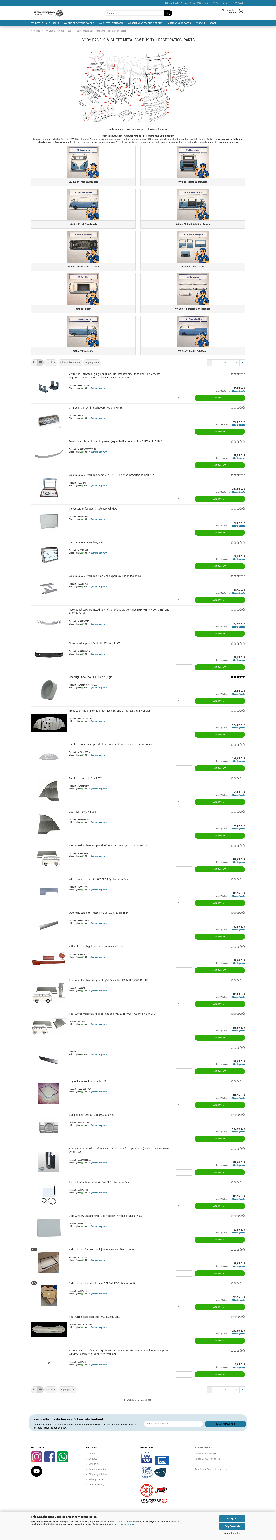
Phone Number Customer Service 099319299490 (187, 3)
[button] (34, 362)
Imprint (92, 1453)
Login (227, 3)
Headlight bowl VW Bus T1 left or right (90, 677)
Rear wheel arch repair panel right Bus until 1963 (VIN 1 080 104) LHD (108, 980)
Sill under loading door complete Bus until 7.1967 (97, 946)
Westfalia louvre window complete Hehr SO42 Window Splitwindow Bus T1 (111, 475)
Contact (93, 1458)
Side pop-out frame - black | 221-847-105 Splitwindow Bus (102, 1249)
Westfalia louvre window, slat (86, 542)
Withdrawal (94, 1464)
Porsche (200, 23)
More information (232, 1533)
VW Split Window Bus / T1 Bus (145, 23)
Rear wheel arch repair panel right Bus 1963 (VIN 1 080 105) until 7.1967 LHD (112, 1013)
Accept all (232, 1518)
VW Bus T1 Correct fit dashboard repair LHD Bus (96, 407)
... (230, 362)
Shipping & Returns (98, 1474)
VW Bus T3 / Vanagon (111, 23)
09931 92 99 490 (212, 1459)
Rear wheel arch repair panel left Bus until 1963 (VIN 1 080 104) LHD (108, 845)
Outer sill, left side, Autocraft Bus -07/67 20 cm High (98, 912)
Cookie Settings (97, 1484)
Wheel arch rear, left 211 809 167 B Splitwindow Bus (98, 879)
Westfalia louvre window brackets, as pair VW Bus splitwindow (105, 576)
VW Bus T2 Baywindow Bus (79, 23)
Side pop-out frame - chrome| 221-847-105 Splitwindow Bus (103, 1283)
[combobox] (50, 362)
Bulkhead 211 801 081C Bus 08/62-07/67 (91, 1114)
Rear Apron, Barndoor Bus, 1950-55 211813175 (94, 1316)
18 (236, 362)
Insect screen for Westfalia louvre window (93, 508)
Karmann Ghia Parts (179, 23)
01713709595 (210, 1453)
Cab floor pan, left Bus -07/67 (85, 778)
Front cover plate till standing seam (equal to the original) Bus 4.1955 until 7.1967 (115, 441)
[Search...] (168, 13)
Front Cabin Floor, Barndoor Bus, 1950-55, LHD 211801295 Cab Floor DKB (109, 710)
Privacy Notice (127, 1524)
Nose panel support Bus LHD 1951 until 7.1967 (94, 643)
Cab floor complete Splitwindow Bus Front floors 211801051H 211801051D (110, 744)
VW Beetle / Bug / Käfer (45, 23)
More (213, 23)
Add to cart (219, 398)
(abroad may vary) (99, 388)
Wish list (241, 3)
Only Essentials (232, 1526)
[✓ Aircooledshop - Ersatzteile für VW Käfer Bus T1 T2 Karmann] (48, 13)
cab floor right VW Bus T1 (83, 811)
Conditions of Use (98, 1469)
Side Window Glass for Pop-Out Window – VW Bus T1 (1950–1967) (105, 1215)
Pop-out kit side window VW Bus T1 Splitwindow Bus (99, 1182)
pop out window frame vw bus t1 (87, 1081)
